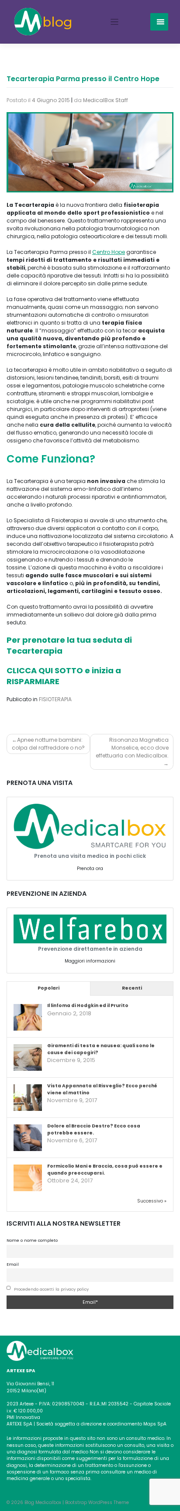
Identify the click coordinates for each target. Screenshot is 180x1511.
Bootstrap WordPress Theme (97, 1502)
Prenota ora (90, 868)
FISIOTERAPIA (55, 699)
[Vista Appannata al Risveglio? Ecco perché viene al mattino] (28, 1098)
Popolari (48, 988)
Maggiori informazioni (90, 961)
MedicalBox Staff (105, 100)
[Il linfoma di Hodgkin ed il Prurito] (28, 1017)
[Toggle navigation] (115, 22)
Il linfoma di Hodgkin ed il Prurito (87, 1005)
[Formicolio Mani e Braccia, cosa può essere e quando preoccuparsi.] (28, 1178)
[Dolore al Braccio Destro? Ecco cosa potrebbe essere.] (28, 1138)
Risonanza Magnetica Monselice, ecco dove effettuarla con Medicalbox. (132, 747)
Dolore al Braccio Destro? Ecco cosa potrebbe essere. (93, 1129)
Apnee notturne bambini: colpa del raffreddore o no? (48, 743)
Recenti (132, 988)
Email (13, 1264)
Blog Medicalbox (42, 1502)
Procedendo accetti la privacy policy (51, 1289)
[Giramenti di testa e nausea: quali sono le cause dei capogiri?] (28, 1058)
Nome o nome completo (32, 1240)
